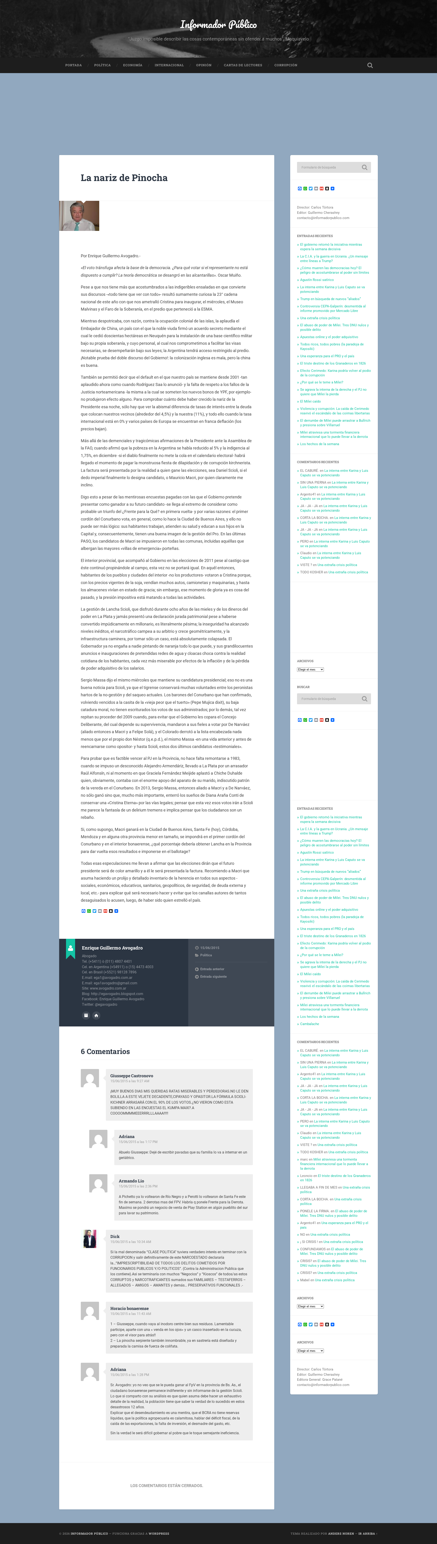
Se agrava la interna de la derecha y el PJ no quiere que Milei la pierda (333, 392)
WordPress (159, 1533)
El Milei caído (310, 401)
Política (102, 65)
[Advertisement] (218, 107)
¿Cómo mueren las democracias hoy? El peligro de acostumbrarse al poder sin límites (334, 270)
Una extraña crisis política (320, 318)
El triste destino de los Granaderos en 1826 (333, 363)
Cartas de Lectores (243, 65)
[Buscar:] (334, 167)
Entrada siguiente (213, 977)
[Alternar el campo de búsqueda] (370, 65)
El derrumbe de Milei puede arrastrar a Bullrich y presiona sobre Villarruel (335, 423)
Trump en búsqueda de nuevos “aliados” (330, 299)
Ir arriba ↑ (368, 1533)
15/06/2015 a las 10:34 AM (130, 1242)
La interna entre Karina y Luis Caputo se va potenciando (334, 473)
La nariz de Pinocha (124, 177)
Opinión (204, 65)
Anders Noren (341, 1533)
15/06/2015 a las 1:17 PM (138, 1142)
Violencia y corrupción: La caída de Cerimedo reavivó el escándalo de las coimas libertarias (335, 411)
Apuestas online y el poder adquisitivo (329, 337)
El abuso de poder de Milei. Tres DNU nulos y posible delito (333, 1213)
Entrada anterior (212, 969)
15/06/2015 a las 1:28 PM (129, 1375)
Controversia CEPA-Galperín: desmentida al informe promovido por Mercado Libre (333, 308)
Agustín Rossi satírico (317, 280)
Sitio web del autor (96, 1015)
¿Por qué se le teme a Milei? (321, 382)
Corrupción (285, 65)
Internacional (169, 65)
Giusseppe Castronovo (131, 1075)
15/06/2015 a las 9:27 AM (129, 1081)
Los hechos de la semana (319, 444)
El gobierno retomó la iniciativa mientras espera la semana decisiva (331, 246)
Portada (73, 65)
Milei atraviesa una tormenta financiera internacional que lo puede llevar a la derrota (334, 434)
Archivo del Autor (86, 1015)
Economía (132, 65)
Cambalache (309, 1024)
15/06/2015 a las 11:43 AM (130, 1314)
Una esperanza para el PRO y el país (327, 356)
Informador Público (218, 24)
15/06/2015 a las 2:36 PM (138, 1186)
